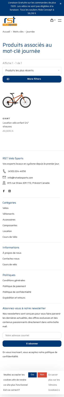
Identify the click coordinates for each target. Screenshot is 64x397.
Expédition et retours (14, 298)
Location (7, 231)
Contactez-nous (11, 258)
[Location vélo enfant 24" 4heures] (17, 100)
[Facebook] (4, 191)
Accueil (6, 31)
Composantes (10, 225)
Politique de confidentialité (17, 292)
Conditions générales (14, 280)
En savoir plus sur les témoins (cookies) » (54, 383)
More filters (34, 79)
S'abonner (32, 343)
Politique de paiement (14, 286)
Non (42, 374)
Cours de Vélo (10, 237)
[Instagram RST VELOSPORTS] (9, 191)
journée (30, 31)
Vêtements (8, 214)
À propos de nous (12, 253)
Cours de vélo (10, 264)
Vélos (6, 208)
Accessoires (9, 219)
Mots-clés (18, 31)
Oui (32, 374)
